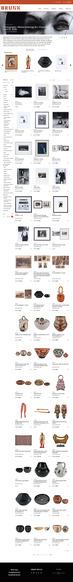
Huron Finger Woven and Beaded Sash (22, 422)
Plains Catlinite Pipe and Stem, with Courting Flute (41, 422)
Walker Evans (56, 159)
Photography (6, 104)
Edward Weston (56, 103)
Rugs (5, 167)
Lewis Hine (37, 187)
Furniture (5, 138)
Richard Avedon (58, 70)
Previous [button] (2, 65)
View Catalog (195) (62, 28)
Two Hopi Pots (19, 393)
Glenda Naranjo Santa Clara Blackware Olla (40, 481)
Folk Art (5, 98)
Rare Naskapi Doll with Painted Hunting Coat (28, 71)
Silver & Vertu (6, 127)
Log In (69, 2)
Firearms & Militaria (7, 203)
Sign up (64, 2)
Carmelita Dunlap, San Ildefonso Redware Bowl (41, 364)
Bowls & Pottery (7, 177)
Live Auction (8, 24)
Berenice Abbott (57, 215)
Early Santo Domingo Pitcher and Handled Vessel (60, 540)
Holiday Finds (5, 210)
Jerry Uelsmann (38, 103)
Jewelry (4, 144)
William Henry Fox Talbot (41, 244)
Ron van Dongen (38, 131)
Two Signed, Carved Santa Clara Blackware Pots (22, 540)
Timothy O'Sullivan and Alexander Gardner (21, 273)
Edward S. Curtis (38, 159)
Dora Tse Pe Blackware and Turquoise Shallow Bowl (41, 510)
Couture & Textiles (6, 187)
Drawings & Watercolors (8, 113)
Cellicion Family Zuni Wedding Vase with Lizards (60, 305)
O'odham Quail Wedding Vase (23, 334)
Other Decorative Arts (8, 136)
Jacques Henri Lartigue (22, 244)
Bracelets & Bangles (7, 146)
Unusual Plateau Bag (58, 393)
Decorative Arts (6, 115)
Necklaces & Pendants (8, 150)
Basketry (5, 171)
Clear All (11, 80)
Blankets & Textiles (7, 182)
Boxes (5, 135)
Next (50, 554)
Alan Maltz (18, 103)
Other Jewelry (6, 154)
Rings (5, 152)
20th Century (5, 156)
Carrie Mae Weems (57, 131)
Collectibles (5, 194)
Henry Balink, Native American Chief (11, 71)
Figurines (5, 173)
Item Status (5, 85)
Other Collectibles (7, 208)
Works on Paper (7, 111)
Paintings (5, 102)
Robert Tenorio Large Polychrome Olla (58, 335)
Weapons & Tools (7, 175)
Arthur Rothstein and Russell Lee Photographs (41, 216)
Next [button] (70, 65)
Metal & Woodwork (7, 131)
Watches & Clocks (6, 160)
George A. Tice (19, 215)
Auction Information (42, 49)
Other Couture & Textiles (8, 192)
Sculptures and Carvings (8, 129)
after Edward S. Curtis (58, 273)
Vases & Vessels (7, 133)
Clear (12, 85)
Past (9, 87)
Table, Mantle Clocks (7, 162)
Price (4, 213)
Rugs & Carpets (6, 140)
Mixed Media (6, 100)
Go (12, 216)
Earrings (5, 148)
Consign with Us (58, 2)
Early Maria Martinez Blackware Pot (44, 71)
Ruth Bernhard (19, 159)
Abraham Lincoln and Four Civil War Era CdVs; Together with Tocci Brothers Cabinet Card (42, 275)
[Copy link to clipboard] (60, 37)
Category (5, 94)
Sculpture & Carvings (8, 169)
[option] (11, 64)
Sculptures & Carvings (8, 109)
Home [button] (39, 8)
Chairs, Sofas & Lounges (8, 142)
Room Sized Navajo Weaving (23, 451)
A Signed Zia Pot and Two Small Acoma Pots (22, 364)
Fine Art (4, 96)
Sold (9, 89)
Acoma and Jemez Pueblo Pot (60, 364)
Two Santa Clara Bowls (22, 480)
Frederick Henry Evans (58, 244)
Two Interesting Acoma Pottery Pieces (40, 540)
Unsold (9, 91)
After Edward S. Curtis (21, 305)
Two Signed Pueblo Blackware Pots (39, 305)
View (65, 550)
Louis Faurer (56, 187)
